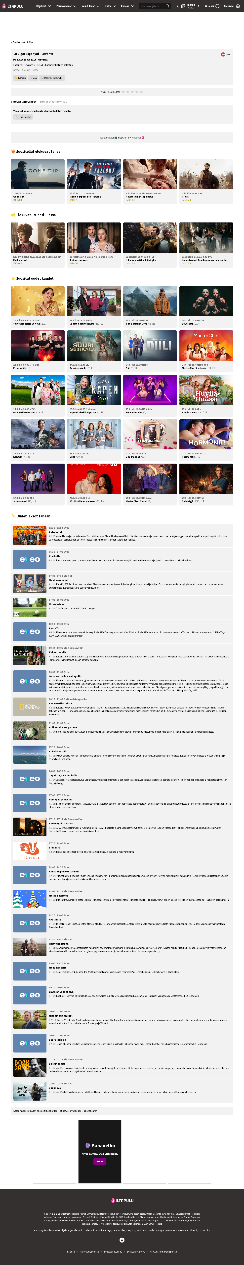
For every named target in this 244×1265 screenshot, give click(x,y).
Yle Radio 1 (79, 1230)
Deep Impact (153, 1220)
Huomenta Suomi (181, 1217)
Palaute (71, 1251)
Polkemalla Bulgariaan (63, 727)
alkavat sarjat (90, 1110)
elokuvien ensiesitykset (38, 1110)
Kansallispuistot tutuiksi (64, 871)
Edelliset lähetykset (53, 101)
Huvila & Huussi (131, 1217)
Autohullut (55, 532)
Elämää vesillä (58, 751)
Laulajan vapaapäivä (61, 991)
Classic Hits (204, 1230)
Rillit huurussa (106, 1213)
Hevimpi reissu (119, 1220)
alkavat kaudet (74, 1110)
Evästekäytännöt (136, 1251)
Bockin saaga (57, 1063)
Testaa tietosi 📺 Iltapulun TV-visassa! (120, 137)
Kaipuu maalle (57, 652)
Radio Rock (142, 1230)
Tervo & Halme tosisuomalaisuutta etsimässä (120, 1223)
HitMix (169, 1230)
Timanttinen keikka (60, 1220)
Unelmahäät (166, 1217)
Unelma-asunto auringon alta (160, 1213)
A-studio (95, 1217)
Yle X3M (116, 1230)
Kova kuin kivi (92, 1220)
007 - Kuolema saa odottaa (174, 1220)
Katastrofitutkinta (60, 703)
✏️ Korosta (20, 78)
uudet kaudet (59, 1110)
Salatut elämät (183, 1213)
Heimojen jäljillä (59, 943)
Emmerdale (92, 1213)
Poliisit (158, 1223)
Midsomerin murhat (61, 1015)
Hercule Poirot (79, 1213)
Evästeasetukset (113, 1251)
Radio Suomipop (157, 1230)
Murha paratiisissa (136, 1213)
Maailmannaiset (58, 580)
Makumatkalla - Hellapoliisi (65, 676)
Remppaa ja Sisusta (61, 799)
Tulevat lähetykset (23, 101)
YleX (123, 1230)
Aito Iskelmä (191, 1230)
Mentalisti (141, 1220)
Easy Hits (130, 1230)
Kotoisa (131, 1220)
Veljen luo (55, 1087)
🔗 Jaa (33, 78)
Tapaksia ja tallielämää (63, 775)
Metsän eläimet (58, 895)
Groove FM (178, 1230)
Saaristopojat (57, 1039)
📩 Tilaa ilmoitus (23, 117)
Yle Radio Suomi (94, 1230)
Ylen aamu (149, 1223)
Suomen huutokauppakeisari (67, 1217)
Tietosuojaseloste (89, 1251)
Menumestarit (57, 967)
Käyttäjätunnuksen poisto (163, 1251)
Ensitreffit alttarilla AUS (111, 1217)
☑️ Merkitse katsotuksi (52, 78)
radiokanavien (53, 1230)
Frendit (86, 1217)
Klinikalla (54, 556)
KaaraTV (54, 628)
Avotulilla (55, 919)
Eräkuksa (54, 847)
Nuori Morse (120, 1213)
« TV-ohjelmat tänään (22, 42)
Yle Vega (107, 1230)
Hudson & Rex (77, 1220)
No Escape (105, 1220)
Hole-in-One (56, 604)
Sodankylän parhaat (61, 823)
